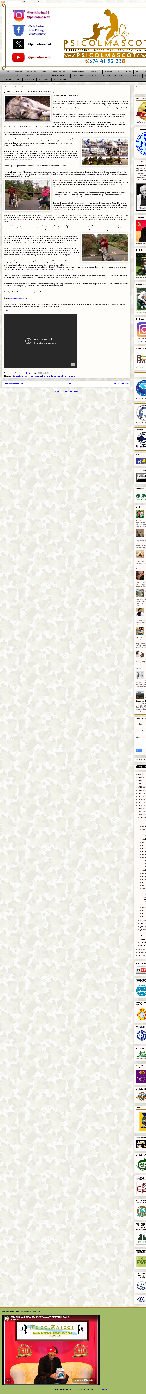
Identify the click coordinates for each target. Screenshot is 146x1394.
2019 (140, 799)
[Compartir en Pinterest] (48, 373)
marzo (142, 939)
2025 (140, 781)
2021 (140, 793)
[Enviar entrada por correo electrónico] (34, 373)
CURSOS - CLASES (94, 72)
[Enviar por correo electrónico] (39, 373)
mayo (142, 933)
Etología (54, 376)
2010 (140, 955)
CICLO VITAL (92, 75)
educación (37, 376)
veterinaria (71, 376)
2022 (140, 790)
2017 (140, 802)
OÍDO (8, 75)
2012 (140, 949)
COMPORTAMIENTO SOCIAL (59, 75)
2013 (140, 815)
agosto (143, 923)
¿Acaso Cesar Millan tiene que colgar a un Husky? (29, 91)
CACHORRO (127, 72)
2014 (140, 812)
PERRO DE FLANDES (60, 79)
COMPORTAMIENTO (133, 75)
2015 (140, 809)
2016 (140, 806)
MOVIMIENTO (29, 79)
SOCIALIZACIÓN (78, 75)
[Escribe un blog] (41, 373)
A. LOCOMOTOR (40, 75)
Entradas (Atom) (71, 391)
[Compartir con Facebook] (45, 373)
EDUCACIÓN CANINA (60, 72)
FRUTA (18, 79)
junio (142, 930)
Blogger (105, 1389)
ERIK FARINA (31, 72)
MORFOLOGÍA (106, 75)
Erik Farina (46, 376)
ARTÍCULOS (44, 72)
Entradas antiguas (120, 384)
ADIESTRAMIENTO (77, 72)
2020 (140, 796)
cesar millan (28, 376)
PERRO (138, 72)
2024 (140, 784)
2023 (140, 787)
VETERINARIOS (44, 79)
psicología (62, 376)
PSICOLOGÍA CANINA (112, 72)
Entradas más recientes (14, 384)
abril (142, 936)
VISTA (16, 75)
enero (142, 945)
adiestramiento (17, 376)
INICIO (8, 72)
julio (142, 927)
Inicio (68, 384)
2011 (140, 952)
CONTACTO (19, 72)
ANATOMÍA (26, 75)
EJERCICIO (118, 75)
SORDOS (9, 79)
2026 (140, 778)
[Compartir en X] (43, 373)
